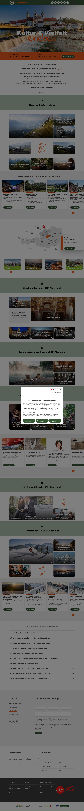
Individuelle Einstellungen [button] (41, 420)
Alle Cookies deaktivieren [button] (28, 420)
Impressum (59, 393)
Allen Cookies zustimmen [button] (54, 420)
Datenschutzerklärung (56, 392)
